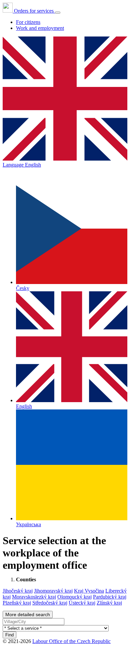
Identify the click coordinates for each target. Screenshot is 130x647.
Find (9, 634)
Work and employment (40, 28)
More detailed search (27, 614)
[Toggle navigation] (57, 13)
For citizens (28, 22)
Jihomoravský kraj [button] (53, 591)
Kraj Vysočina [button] (89, 591)
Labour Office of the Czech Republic (71, 641)
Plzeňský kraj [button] (17, 603)
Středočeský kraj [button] (49, 603)
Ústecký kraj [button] (82, 603)
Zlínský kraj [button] (109, 603)
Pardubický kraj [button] (109, 597)
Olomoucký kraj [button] (74, 597)
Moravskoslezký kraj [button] (34, 597)
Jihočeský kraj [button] (18, 591)
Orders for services (34, 11)
